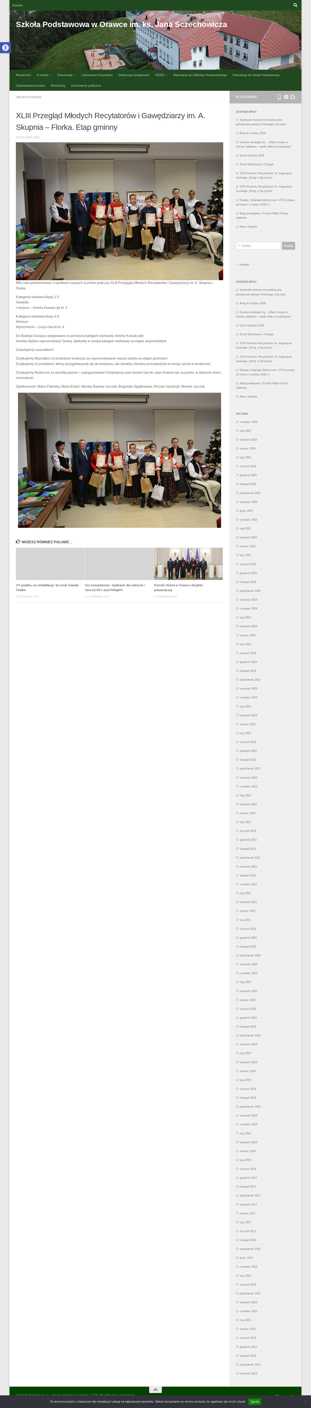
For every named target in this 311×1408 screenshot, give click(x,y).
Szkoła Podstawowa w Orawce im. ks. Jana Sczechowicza (121, 24)
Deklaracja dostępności (134, 75)
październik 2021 (250, 857)
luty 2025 (245, 555)
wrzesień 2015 (248, 1302)
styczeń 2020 (248, 1008)
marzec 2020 (248, 1000)
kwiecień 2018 (248, 1142)
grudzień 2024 (248, 573)
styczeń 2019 (248, 1088)
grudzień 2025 (248, 475)
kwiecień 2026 (248, 439)
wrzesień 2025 (248, 502)
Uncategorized (28, 97)
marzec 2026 (248, 448)
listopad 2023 (248, 670)
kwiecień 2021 (248, 902)
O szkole (42, 75)
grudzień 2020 (248, 937)
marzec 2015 (248, 1329)
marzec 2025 (248, 546)
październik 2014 (250, 1364)
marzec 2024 (248, 635)
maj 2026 (245, 430)
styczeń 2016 (248, 1284)
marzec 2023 (248, 724)
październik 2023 (250, 679)
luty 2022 (245, 822)
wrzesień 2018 (248, 1115)
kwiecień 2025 (248, 537)
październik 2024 (250, 590)
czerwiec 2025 (248, 519)
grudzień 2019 (248, 1017)
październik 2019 (250, 1035)
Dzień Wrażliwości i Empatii (257, 164)
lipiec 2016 (246, 1257)
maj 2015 (245, 1320)
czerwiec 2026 (248, 422)
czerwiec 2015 (248, 1311)
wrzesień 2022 (248, 777)
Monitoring (58, 85)
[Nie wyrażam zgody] (306, 1402)
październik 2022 (250, 768)
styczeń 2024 (248, 653)
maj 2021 (245, 893)
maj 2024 (245, 617)
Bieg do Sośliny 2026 (253, 133)
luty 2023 (245, 733)
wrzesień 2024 (248, 599)
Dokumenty (65, 75)
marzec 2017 (248, 1213)
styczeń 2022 (248, 830)
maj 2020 (245, 982)
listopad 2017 (248, 1186)
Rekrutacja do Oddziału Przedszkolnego (200, 75)
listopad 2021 (248, 848)
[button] (5, 47)
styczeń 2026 (248, 466)
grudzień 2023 (248, 662)
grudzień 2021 (248, 839)
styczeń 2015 (248, 1337)
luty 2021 (245, 920)
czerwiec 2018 (248, 1124)
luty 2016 (245, 1275)
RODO (160, 75)
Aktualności (23, 75)
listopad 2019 (248, 1026)
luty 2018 (245, 1160)
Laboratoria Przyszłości (97, 75)
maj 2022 (245, 795)
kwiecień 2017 (248, 1204)
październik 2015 (250, 1293)
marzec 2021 (248, 910)
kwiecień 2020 (248, 991)
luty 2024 (245, 644)
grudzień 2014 (248, 1346)
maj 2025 (245, 528)
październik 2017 (250, 1195)
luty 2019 (245, 1080)
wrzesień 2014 (248, 1373)
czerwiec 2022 (248, 786)
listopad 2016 (248, 1240)
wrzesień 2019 (248, 1044)
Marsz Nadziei (248, 226)
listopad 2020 (248, 946)
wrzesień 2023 (248, 688)
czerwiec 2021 (248, 884)
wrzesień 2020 (248, 964)
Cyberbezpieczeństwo (30, 85)
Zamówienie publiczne (86, 85)
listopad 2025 (248, 484)
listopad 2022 (248, 759)
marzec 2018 (248, 1151)
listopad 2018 (248, 1097)
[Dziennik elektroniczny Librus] (279, 96)
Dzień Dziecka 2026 (252, 155)
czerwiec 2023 (248, 697)
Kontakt (17, 5)
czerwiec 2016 (248, 1266)
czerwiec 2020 (248, 973)
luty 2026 (245, 457)
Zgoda (254, 1401)
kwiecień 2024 (248, 626)
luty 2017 (245, 1222)
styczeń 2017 (248, 1231)
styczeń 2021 (248, 928)
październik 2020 (250, 955)
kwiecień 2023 (248, 715)
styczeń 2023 (248, 742)
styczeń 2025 (248, 564)
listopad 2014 (248, 1355)
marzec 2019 (248, 1071)
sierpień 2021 (248, 875)
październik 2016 (250, 1248)
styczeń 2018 (248, 1168)
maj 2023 (245, 706)
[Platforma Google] (292, 96)
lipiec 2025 (246, 510)
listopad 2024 (248, 582)
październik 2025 (250, 493)
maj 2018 (245, 1133)
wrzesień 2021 (248, 866)
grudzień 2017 (248, 1177)
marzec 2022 (248, 813)
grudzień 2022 (248, 750)
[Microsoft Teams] (285, 96)
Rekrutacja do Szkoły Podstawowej (256, 75)
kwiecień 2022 (248, 804)
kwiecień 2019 (248, 1062)
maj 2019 (245, 1053)
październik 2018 (250, 1106)
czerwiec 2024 (248, 608)
